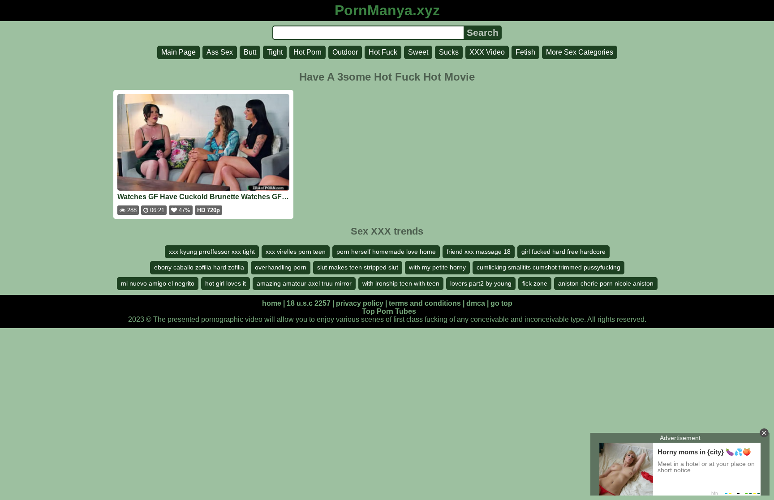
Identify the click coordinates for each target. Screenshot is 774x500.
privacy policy (359, 303)
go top (501, 303)
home (271, 303)
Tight (275, 52)
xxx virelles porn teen (296, 251)
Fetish (525, 52)
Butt (250, 52)
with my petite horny (437, 267)
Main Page (178, 52)
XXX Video (487, 52)
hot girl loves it (225, 283)
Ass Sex (219, 52)
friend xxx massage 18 (479, 251)
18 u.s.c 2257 (309, 303)
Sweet (418, 52)
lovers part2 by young (481, 283)
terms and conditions (425, 303)
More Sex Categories (579, 52)
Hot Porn (307, 52)
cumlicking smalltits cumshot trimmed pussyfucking (548, 267)
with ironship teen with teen (400, 283)
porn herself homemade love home (386, 251)
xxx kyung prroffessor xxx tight (212, 251)
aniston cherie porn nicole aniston (606, 283)
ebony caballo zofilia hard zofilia (199, 267)
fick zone (534, 283)
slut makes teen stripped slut (357, 267)
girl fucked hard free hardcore (563, 251)
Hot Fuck (383, 52)
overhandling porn (280, 267)
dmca (475, 303)
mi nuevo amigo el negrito (157, 283)
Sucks (449, 52)
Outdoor (345, 52)
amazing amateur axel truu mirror (304, 283)
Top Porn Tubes (389, 311)
